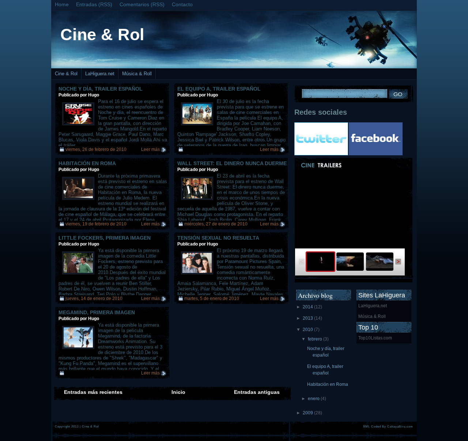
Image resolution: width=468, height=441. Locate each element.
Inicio (178, 392)
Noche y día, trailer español (100, 89)
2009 (308, 412)
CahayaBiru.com (400, 426)
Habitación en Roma (87, 163)
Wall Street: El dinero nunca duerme (232, 163)
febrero (315, 339)
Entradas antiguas (257, 392)
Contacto (182, 4)
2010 (308, 329)
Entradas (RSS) (94, 4)
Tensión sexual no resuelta (218, 238)
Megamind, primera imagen (96, 312)
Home (62, 4)
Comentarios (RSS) (142, 4)
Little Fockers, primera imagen (104, 238)
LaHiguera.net (99, 73)
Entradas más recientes (93, 392)
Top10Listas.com (375, 338)
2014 (308, 306)
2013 (308, 318)
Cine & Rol (102, 34)
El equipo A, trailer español (219, 89)
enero (314, 398)
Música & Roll (137, 73)
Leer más (150, 149)
